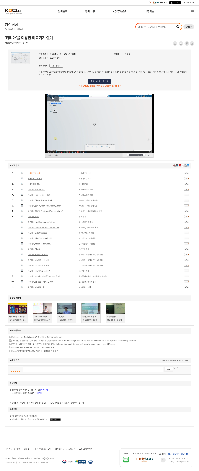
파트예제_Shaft (34, 249)
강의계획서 (56, 66)
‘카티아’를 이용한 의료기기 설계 (29, 37)
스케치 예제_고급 (34, 184)
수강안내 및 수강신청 (99, 81)
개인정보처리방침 (12, 449)
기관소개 (27, 449)
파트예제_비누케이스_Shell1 (38, 260)
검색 (177, 26)
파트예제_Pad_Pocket (36, 189)
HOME (10, 29)
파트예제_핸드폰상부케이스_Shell (40, 282)
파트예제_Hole (33, 217)
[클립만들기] (148, 155)
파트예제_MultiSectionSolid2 (39, 244)
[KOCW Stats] (144, 459)
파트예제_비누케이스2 (36, 287)
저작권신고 (59, 449)
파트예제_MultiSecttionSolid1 (40, 238)
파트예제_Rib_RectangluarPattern (42, 222)
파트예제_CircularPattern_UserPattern (43, 227)
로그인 (176, 2)
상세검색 (188, 27)
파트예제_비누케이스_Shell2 (38, 265)
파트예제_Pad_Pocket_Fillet (39, 195)
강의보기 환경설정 (43, 449)
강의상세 (20, 29)
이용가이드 (190, 2)
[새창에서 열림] (67, 462)
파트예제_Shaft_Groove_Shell (40, 200)
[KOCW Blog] (126, 459)
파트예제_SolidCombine (37, 233)
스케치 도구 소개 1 (34, 173)
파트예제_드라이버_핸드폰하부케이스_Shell (44, 276)
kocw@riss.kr (182, 461)
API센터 (71, 449)
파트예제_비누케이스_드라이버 (39, 271)
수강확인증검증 (86, 449)
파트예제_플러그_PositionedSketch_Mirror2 (45, 211)
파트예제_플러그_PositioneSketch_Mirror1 (45, 206)
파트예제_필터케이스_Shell (38, 255)
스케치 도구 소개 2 (35, 179)
